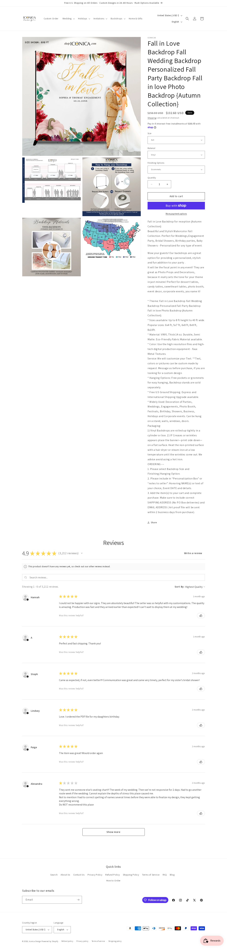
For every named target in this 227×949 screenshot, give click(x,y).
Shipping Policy (131, 874)
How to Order (113, 880)
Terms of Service (151, 874)
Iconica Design (35, 941)
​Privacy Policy (95, 874)
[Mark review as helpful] (201, 615)
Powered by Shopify (50, 941)
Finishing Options (156, 162)
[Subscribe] (78, 900)
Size (149, 133)
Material (151, 148)
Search (54, 874)
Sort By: (180, 586)
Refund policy (67, 941)
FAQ (165, 874)
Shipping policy (115, 941)
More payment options (176, 213)
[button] (68, 18)
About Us (65, 874)
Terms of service (98, 941)
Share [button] (154, 522)
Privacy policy (82, 941)
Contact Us (79, 874)
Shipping (152, 117)
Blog (172, 874)
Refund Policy (112, 874)
